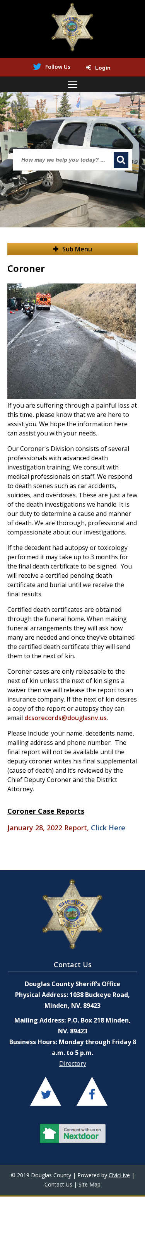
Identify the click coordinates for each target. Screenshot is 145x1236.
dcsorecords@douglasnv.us (65, 718)
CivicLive (119, 1175)
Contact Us (58, 1184)
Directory (72, 1063)
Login (103, 68)
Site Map (89, 1184)
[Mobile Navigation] (72, 84)
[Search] (121, 160)
